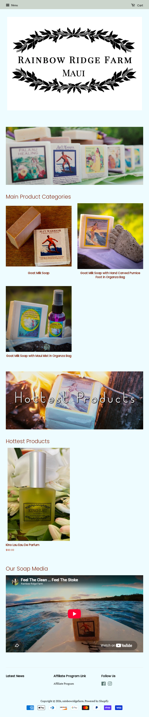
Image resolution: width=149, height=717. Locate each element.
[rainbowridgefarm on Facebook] (103, 684)
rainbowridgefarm (73, 701)
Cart (139, 5)
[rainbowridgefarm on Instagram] (110, 684)
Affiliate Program (64, 683)
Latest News (15, 676)
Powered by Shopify (96, 701)
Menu (14, 5)
